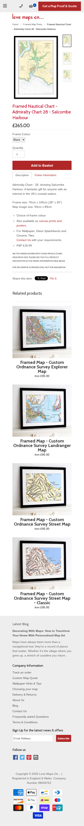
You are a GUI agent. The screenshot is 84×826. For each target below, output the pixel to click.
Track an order (21, 672)
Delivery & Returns (24, 694)
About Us (18, 700)
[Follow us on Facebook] (15, 758)
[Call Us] (21, 6)
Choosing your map (25, 689)
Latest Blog (20, 624)
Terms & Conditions (25, 722)
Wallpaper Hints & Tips (26, 683)
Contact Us (24, 240)
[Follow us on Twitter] (22, 758)
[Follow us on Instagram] (35, 758)
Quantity (17, 147)
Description (22, 175)
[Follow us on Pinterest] (29, 758)
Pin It (53, 278)
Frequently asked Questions (30, 716)
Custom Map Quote (25, 678)
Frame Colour (21, 134)
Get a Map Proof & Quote (59, 6)
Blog (15, 705)
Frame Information (45, 175)
